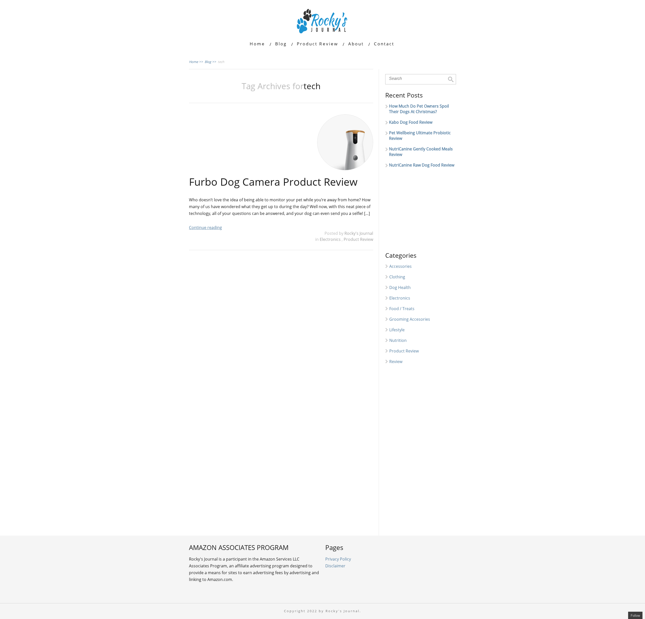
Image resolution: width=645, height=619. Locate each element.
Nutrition (398, 340)
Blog (281, 44)
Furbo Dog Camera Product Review (273, 182)
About (356, 44)
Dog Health (400, 287)
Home (257, 44)
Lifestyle (397, 330)
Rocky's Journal (358, 233)
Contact (384, 44)
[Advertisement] (423, 211)
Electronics (331, 239)
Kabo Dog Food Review (410, 122)
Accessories (400, 266)
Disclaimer (335, 566)
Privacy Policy (338, 559)
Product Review (317, 44)
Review (395, 361)
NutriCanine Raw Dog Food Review (421, 165)
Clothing (397, 277)
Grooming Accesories (409, 319)
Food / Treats (401, 308)
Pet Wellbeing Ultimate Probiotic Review (420, 135)
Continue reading (205, 227)
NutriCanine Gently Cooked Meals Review (421, 151)
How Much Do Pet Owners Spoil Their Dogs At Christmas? (419, 108)
